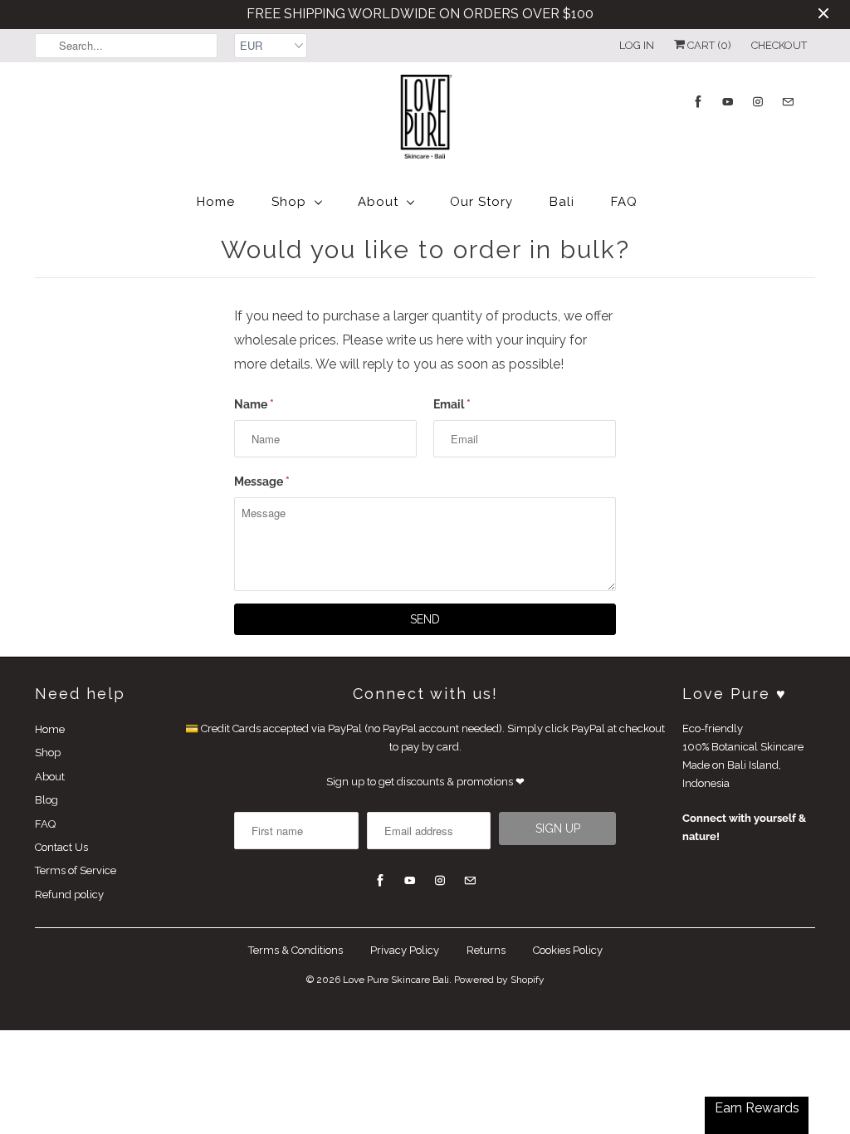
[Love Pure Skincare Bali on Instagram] (758, 101)
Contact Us (61, 847)
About (378, 201)
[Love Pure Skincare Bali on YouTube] (728, 101)
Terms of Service (75, 870)
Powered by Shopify (499, 979)
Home (216, 201)
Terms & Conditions (295, 950)
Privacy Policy (404, 950)
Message (262, 481)
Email (452, 404)
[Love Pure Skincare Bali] (425, 120)
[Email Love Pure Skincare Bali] (788, 101)
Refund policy (69, 894)
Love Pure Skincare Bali (396, 979)
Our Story (481, 201)
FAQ (624, 201)
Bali (562, 201)
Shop (288, 201)
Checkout (779, 45)
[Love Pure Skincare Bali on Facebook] (698, 101)
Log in (636, 45)
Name (254, 404)
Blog (46, 800)
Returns (486, 950)
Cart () (708, 45)
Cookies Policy (568, 950)
